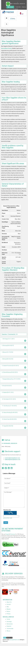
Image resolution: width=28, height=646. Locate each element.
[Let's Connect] (8, 468)
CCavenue (12, 534)
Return (8, 611)
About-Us (9, 602)
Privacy (8, 613)
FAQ (8, 606)
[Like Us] (3, 468)
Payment (9, 626)
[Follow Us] (6, 468)
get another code (7, 518)
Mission (9, 609)
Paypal (7, 534)
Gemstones (10, 624)
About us (24, 7)
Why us (8, 631)
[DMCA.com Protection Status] (8, 637)
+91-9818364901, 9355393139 (18, 3)
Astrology (9, 621)
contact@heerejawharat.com (12, 458)
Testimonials (10, 628)
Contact (16, 9)
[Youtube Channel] (11, 468)
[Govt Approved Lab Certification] (22, 13)
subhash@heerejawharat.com (12, 459)
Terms (8, 619)
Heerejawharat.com (14, 639)
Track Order (18, 7)
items (11, 7)
